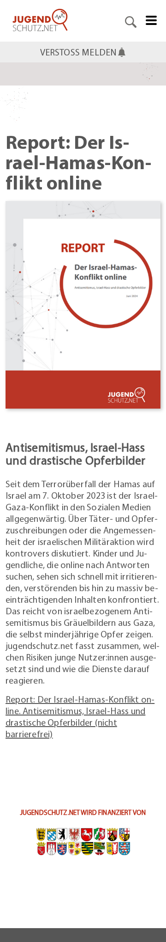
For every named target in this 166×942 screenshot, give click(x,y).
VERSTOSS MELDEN (78, 52)
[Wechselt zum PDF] (83, 303)
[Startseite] (40, 20)
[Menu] (151, 19)
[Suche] (130, 21)
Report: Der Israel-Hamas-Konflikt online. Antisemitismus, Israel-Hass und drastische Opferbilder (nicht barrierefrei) (80, 716)
